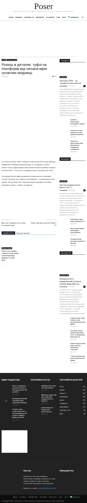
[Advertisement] (43, 39)
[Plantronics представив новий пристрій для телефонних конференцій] (64, 143)
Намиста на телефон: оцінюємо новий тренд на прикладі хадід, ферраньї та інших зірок (10, 255)
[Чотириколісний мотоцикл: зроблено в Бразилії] (64, 241)
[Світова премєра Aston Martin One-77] (72, 173)
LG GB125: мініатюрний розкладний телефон (77, 122)
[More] (24, 209)
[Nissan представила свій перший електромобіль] (64, 230)
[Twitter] (9, 209)
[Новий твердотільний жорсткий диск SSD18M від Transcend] (64, 346)
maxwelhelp (63, 86)
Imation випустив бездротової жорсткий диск (47, 410)
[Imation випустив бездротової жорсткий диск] (35, 410)
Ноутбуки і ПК (29, 17)
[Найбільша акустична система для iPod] (35, 388)
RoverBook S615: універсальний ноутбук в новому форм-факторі (70, 281)
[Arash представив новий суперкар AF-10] (64, 221)
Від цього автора (23, 233)
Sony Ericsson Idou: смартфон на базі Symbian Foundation (76, 132)
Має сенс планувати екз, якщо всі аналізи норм (14, 224)
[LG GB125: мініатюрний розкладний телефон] (64, 122)
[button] (82, 17)
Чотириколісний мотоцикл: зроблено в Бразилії (77, 241)
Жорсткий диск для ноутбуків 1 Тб (43, 224)
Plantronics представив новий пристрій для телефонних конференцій (76, 145)
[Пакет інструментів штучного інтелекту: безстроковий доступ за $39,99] (6, 388)
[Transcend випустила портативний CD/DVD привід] (64, 358)
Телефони (18, 17)
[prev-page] (3, 264)
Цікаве (11, 17)
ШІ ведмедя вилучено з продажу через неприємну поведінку (19, 400)
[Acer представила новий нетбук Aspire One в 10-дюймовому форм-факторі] (64, 333)
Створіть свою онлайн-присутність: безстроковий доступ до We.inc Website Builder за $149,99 (19, 413)
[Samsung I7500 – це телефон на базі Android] (72, 71)
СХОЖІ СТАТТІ (8, 233)
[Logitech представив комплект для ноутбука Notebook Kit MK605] (64, 320)
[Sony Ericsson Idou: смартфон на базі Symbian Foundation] (64, 132)
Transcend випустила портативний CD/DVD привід (77, 358)
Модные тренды (19, 57)
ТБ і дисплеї (50, 17)
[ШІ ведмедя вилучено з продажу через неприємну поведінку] (6, 401)
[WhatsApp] (19, 209)
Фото (64, 17)
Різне (58, 17)
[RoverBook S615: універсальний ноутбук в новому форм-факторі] (72, 267)
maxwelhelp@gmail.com (47, 488)
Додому (4, 57)
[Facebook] (4, 209)
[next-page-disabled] (6, 264)
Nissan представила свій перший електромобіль (77, 230)
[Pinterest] (14, 209)
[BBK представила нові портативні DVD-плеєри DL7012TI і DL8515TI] (35, 397)
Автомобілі (40, 17)
